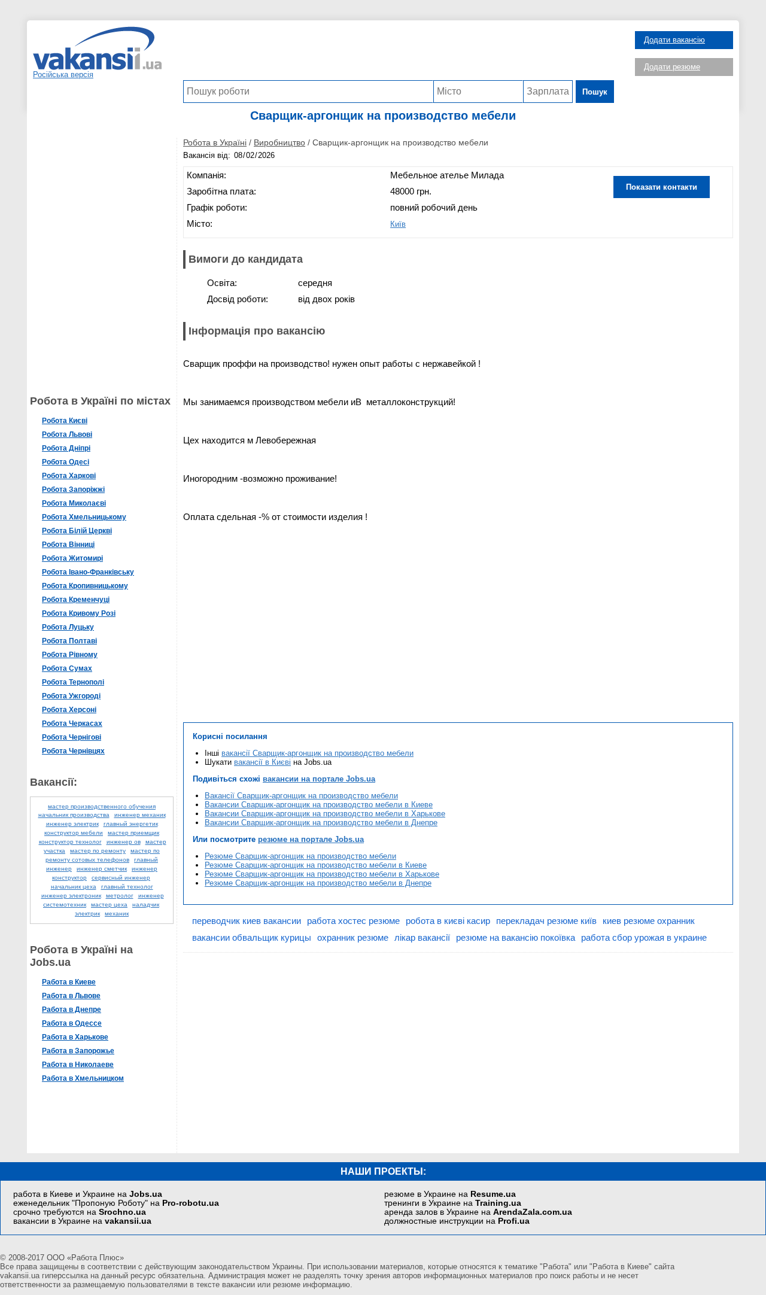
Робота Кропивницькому (85, 586)
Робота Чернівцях (73, 751)
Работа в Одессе (72, 1023)
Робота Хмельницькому (84, 517)
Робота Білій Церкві (77, 531)
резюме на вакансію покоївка (515, 937)
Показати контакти (661, 187)
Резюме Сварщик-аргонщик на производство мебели (300, 856)
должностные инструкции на (457, 1221)
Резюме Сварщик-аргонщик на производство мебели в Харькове (322, 874)
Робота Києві (64, 421)
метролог (119, 895)
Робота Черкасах (72, 723)
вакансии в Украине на (82, 1221)
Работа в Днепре (71, 1009)
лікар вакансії (422, 937)
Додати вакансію (674, 39)
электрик (87, 913)
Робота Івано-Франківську (88, 572)
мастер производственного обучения (102, 806)
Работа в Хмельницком (83, 1078)
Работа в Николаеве (78, 1064)
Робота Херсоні (69, 710)
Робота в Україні (215, 142)
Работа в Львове (71, 996)
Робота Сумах (67, 668)
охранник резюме (352, 937)
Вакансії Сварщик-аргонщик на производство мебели (301, 795)
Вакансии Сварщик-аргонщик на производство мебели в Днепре (321, 822)
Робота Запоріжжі (73, 489)
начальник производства (74, 814)
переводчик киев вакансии (246, 921)
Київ (398, 224)
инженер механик (140, 814)
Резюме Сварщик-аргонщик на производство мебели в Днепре (318, 882)
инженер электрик (72, 823)
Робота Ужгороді (71, 696)
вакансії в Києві (262, 762)
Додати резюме (672, 66)
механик (117, 913)
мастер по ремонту (98, 850)
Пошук (594, 91)
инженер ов (124, 841)
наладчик (145, 904)
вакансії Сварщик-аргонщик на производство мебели (317, 753)
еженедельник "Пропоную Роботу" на (116, 1203)
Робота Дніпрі (66, 448)
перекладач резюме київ (546, 921)
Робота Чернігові (71, 737)
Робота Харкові (69, 476)
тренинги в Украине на (452, 1203)
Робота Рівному (70, 654)
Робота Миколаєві (74, 503)
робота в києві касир (448, 921)
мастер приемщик (133, 832)
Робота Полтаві (69, 641)
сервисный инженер (121, 877)
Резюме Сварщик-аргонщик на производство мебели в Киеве (316, 865)
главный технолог (127, 886)
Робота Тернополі (73, 682)
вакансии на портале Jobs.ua (319, 778)
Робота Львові (67, 434)
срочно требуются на (79, 1212)
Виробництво (279, 142)
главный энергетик (131, 823)
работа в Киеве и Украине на (87, 1194)
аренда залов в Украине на (478, 1212)
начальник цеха (73, 886)
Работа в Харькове (75, 1037)
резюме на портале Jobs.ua (311, 839)
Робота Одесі (65, 462)
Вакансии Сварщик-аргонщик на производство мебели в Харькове (325, 813)
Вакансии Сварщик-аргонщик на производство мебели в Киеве (319, 804)
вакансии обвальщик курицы (251, 937)
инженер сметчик (102, 868)
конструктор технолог (70, 841)
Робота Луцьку (68, 627)
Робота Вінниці (68, 544)
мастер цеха (109, 904)
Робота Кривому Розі (78, 613)
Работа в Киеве (69, 982)
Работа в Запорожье (78, 1051)
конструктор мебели (73, 832)
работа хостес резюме (353, 921)
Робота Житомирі (72, 558)
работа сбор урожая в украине (644, 937)
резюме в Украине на (450, 1194)
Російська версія (63, 74)
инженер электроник (71, 895)
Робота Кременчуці (76, 599)
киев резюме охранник (649, 921)
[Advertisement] (398, 53)
